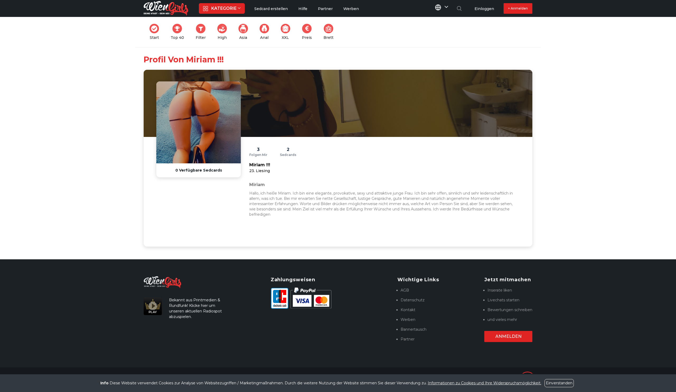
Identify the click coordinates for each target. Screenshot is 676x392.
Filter (202, 32)
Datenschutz (413, 300)
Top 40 (179, 32)
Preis (308, 32)
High (224, 32)
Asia (245, 32)
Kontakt (408, 309)
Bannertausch (413, 329)
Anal (266, 32)
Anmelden (508, 336)
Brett (330, 32)
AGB (405, 290)
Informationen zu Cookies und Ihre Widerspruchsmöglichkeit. (484, 383)
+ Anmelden (518, 8)
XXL (287, 32)
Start (156, 32)
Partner (408, 339)
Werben (408, 319)
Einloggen (484, 8)
